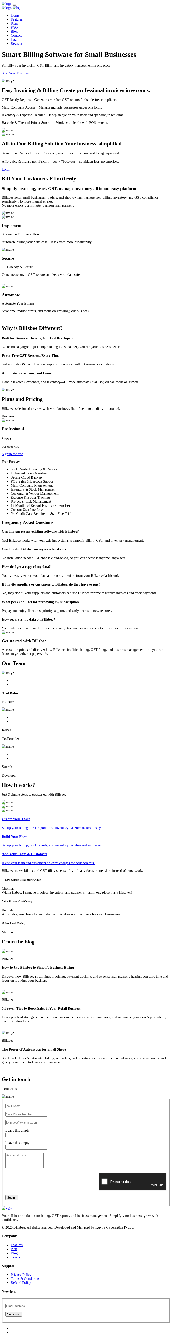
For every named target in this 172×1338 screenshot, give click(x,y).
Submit (11, 1197)
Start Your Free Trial (16, 73)
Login (15, 39)
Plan (14, 1249)
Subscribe (13, 1314)
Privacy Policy (21, 1274)
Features (17, 19)
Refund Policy (21, 1283)
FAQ (14, 27)
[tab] (86, 823)
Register (16, 43)
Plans (14, 23)
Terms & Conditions (25, 1278)
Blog (14, 31)
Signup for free (12, 454)
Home (15, 15)
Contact (16, 35)
